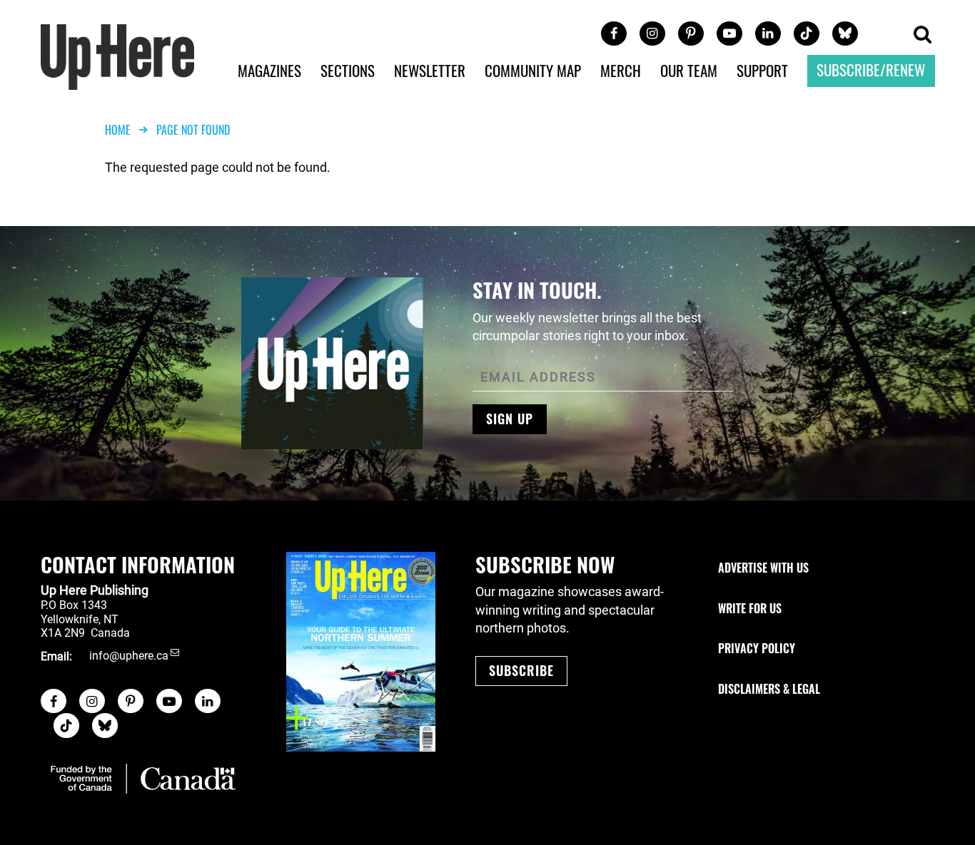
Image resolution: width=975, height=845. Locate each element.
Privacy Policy (756, 648)
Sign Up (509, 418)
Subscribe (521, 670)
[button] (922, 35)
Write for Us (750, 608)
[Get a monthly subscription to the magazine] (360, 652)
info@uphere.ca (128, 656)
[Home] (118, 55)
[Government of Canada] (143, 779)
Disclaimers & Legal (769, 688)
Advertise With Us (763, 567)
